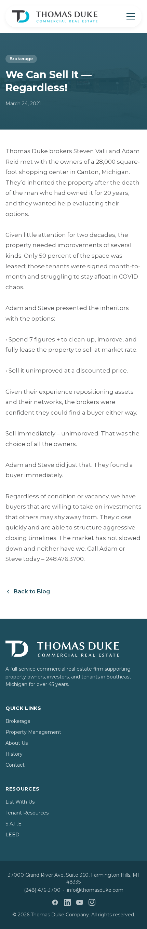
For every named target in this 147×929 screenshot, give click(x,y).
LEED (12, 835)
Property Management (33, 732)
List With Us (20, 802)
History (14, 754)
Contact (15, 765)
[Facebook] (55, 902)
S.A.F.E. (14, 824)
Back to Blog (32, 591)
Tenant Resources (27, 813)
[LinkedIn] (67, 902)
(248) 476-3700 (42, 890)
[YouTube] (79, 902)
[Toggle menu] (130, 16)
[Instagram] (92, 902)
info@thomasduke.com (95, 890)
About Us (16, 743)
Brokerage (21, 58)
